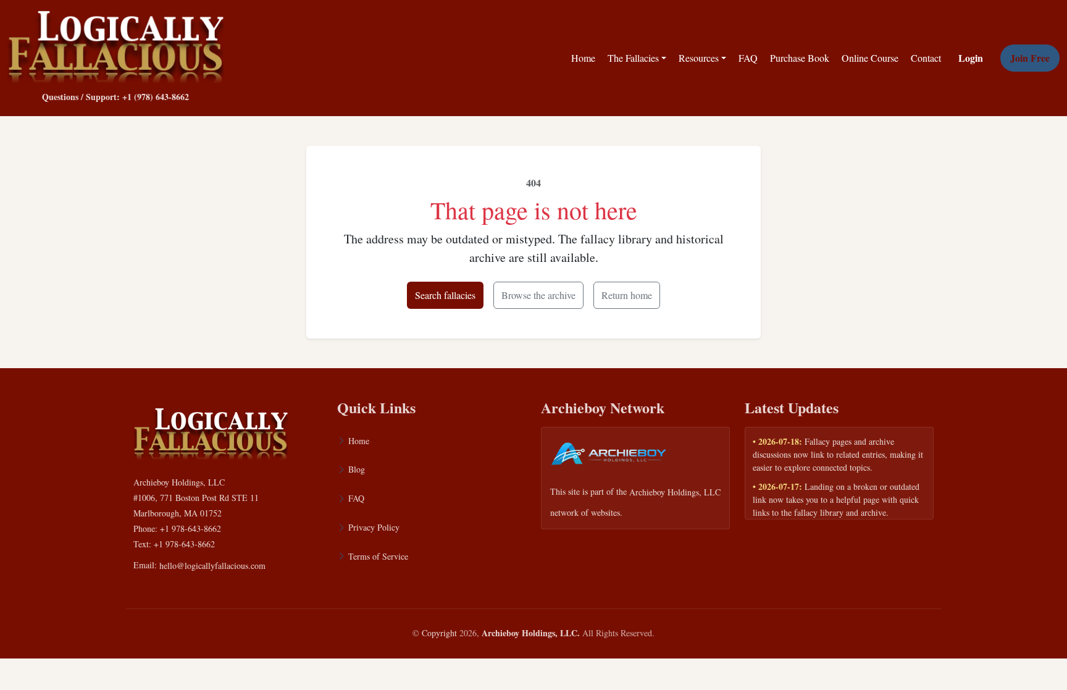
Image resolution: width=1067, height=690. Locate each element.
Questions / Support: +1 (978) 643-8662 (115, 96)
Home (583, 57)
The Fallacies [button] (633, 57)
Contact (926, 57)
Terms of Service (378, 556)
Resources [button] (699, 57)
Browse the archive (538, 294)
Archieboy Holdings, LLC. (531, 632)
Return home (626, 294)
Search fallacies (445, 294)
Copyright (439, 633)
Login (970, 58)
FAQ (748, 57)
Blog (356, 469)
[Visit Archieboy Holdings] (608, 457)
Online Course (870, 57)
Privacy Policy (374, 527)
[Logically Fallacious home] (115, 44)
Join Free (1030, 58)
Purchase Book (799, 57)
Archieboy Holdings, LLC (675, 492)
